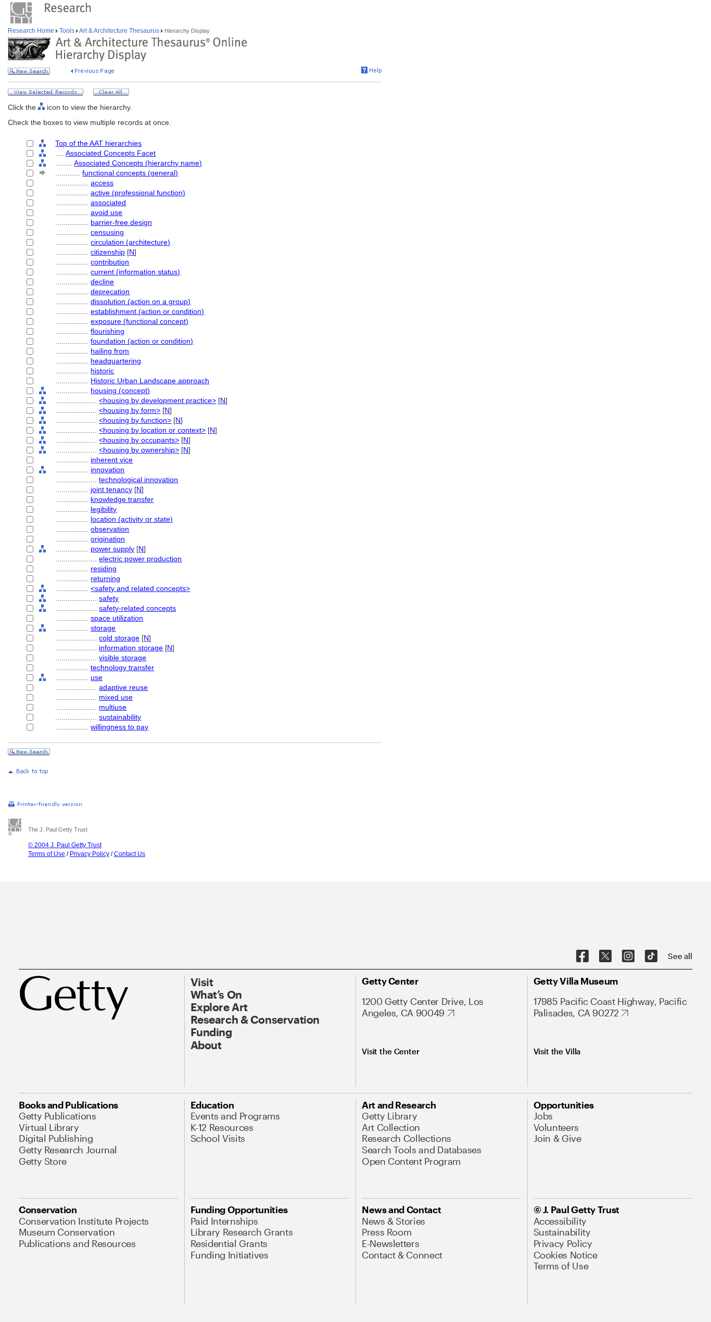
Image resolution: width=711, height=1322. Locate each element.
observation (110, 529)
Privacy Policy (89, 854)
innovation (107, 469)
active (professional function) (138, 192)
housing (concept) (120, 390)
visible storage (122, 657)
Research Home (32, 30)
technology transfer (122, 667)
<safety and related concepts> (140, 588)
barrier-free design (121, 222)
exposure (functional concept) (139, 321)
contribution (110, 262)
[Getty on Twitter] (605, 956)
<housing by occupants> (139, 440)
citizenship (108, 252)
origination (108, 539)
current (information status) (135, 272)
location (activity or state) (132, 519)
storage (103, 628)
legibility (104, 509)
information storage (131, 648)
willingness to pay (119, 727)
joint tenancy (111, 489)
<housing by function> (135, 420)
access (102, 183)
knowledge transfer (122, 499)
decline (102, 282)
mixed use (116, 697)
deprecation (110, 291)
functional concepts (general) (130, 173)
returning (105, 578)
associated (108, 202)
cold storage (119, 638)
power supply (112, 549)
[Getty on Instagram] (628, 956)
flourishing (107, 331)
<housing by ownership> (139, 450)
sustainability (120, 717)
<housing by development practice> (157, 400)
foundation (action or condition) (142, 341)
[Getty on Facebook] (582, 956)
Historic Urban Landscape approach (150, 380)
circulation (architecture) (130, 242)
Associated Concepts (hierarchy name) (138, 163)
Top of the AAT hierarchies (98, 143)
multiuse (112, 707)
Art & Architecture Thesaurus (119, 30)
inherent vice (112, 460)
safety (109, 598)
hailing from (110, 351)
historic (102, 371)
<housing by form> (129, 410)
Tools (67, 30)
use (97, 677)
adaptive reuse (123, 687)
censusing (107, 232)
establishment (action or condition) (147, 311)
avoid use (106, 212)
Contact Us (129, 854)
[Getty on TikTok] (651, 956)
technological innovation (138, 479)
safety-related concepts (137, 608)
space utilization (117, 618)
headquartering (116, 361)
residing (104, 568)
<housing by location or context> (152, 430)
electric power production (140, 559)
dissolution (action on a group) (141, 301)
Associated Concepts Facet (111, 153)
